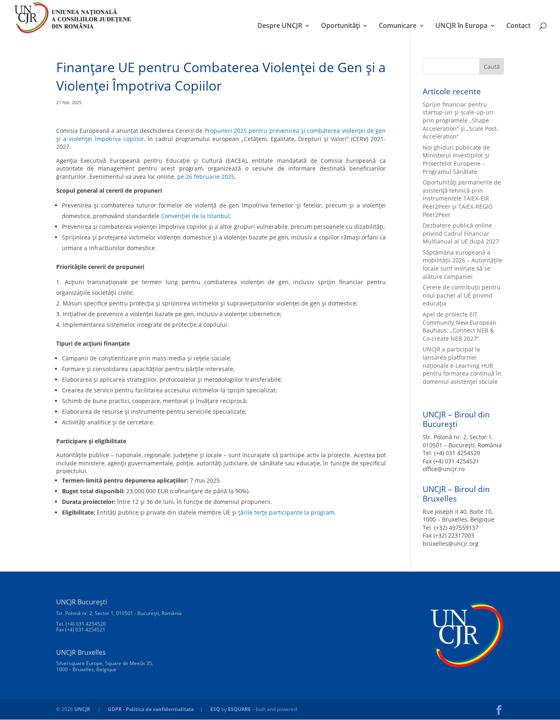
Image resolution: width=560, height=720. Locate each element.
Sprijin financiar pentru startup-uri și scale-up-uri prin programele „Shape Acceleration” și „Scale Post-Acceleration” (461, 120)
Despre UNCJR (279, 26)
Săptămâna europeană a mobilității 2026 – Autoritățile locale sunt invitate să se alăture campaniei (462, 264)
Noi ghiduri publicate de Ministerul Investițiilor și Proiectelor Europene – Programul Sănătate (456, 159)
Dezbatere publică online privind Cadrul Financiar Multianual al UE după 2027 (461, 233)
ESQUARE (239, 709)
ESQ (215, 709)
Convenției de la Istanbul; (196, 216)
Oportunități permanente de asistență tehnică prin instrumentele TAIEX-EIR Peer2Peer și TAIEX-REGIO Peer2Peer (462, 198)
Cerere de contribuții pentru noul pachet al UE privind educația (462, 295)
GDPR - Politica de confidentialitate (151, 709)
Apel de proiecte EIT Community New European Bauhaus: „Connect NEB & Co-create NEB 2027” (459, 326)
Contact (518, 26)
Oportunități (340, 26)
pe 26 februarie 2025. (206, 176)
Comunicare (398, 26)
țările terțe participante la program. (287, 512)
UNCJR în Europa (461, 26)
